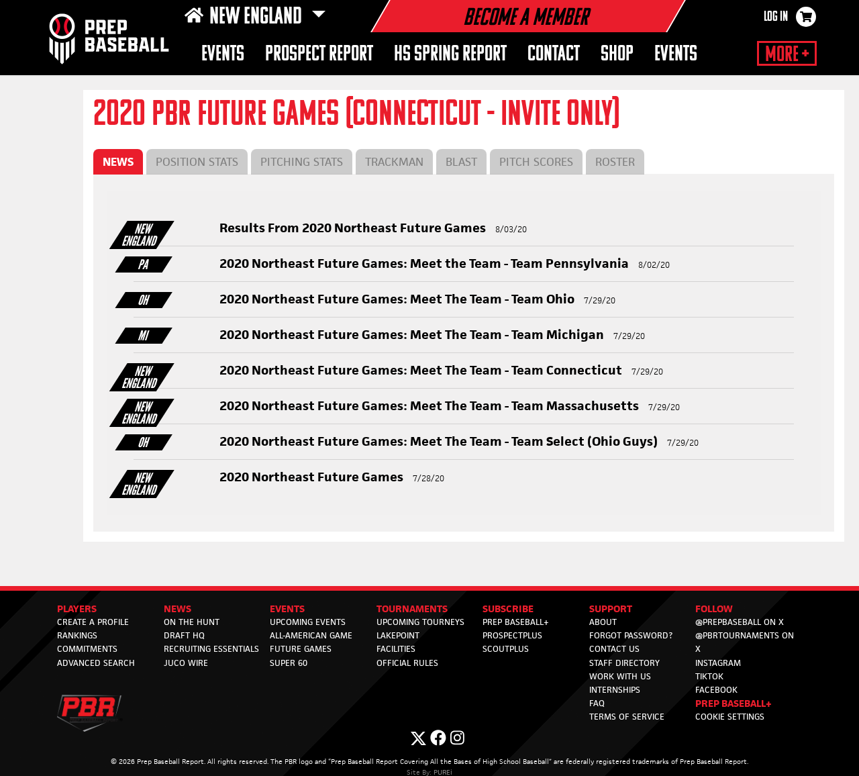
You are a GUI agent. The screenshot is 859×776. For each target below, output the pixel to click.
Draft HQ (184, 635)
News (177, 608)
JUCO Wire (186, 663)
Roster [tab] (615, 161)
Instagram (718, 663)
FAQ (597, 703)
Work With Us (620, 676)
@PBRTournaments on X (744, 642)
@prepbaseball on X (739, 622)
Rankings (77, 635)
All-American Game (311, 635)
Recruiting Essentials (211, 648)
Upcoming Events (308, 622)
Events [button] (222, 55)
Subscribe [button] (508, 608)
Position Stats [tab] (197, 161)
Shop (617, 55)
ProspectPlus (512, 635)
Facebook (716, 689)
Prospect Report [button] (319, 55)
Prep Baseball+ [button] (733, 703)
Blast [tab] (461, 161)
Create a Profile (93, 622)
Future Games (301, 648)
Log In (776, 17)
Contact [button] (553, 55)
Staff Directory (624, 663)
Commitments (87, 648)
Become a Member (525, 19)
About (603, 622)
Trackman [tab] (394, 161)
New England (257, 17)
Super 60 (288, 663)
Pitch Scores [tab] (536, 161)
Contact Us (614, 648)
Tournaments (412, 608)
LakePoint (397, 635)
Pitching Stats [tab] (301, 161)
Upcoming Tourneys (420, 622)
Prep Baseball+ (516, 622)
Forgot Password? (630, 635)
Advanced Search (96, 663)
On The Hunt (191, 622)
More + (787, 55)
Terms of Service (626, 716)
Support (610, 608)
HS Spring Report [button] (450, 55)
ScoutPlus (506, 648)
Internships (614, 689)
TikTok (709, 676)
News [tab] (118, 161)
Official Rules (407, 663)
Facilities (395, 648)
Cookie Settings (729, 716)
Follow (714, 608)
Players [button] (77, 608)
